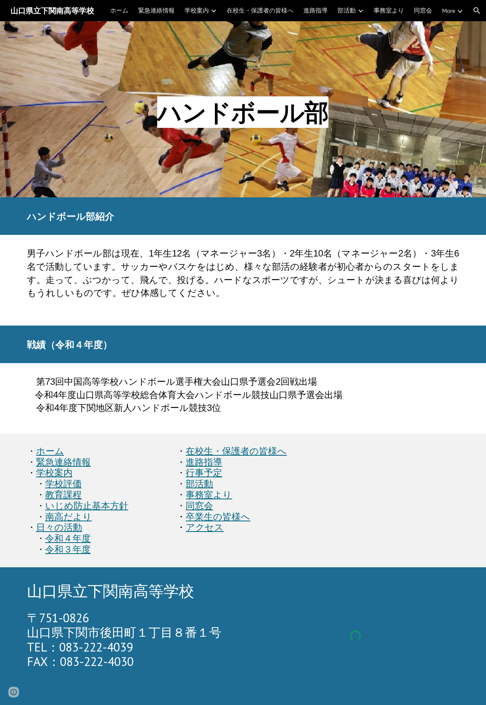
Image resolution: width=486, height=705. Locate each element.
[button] (477, 11)
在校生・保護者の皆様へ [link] (260, 10)
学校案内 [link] (197, 10)
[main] (243, 109)
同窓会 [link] (423, 10)
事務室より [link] (389, 10)
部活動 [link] (347, 10)
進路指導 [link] (315, 10)
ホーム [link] (119, 10)
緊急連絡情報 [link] (156, 10)
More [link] (448, 10)
